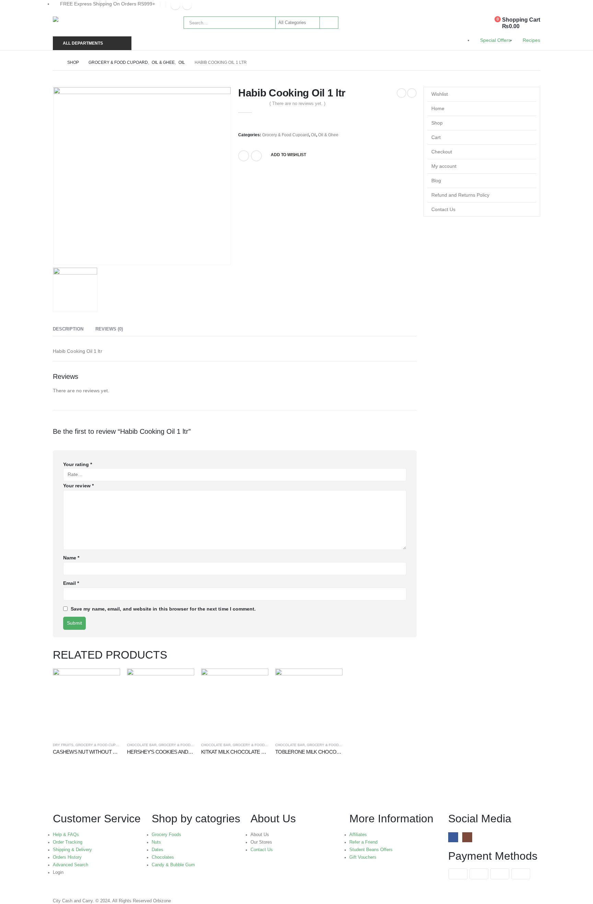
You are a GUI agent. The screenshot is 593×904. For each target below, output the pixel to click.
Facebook (243, 155)
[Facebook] (175, 5)
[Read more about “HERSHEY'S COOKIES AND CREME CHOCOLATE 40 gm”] (183, 680)
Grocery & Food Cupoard (285, 134)
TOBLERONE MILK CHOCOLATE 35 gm (318, 752)
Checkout (441, 151)
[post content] (86, 702)
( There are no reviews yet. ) (297, 103)
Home (437, 108)
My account (443, 166)
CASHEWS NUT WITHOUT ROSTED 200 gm (101, 752)
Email (256, 155)
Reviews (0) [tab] (109, 329)
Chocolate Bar (141, 745)
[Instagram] (187, 5)
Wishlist (439, 94)
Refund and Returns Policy (460, 195)
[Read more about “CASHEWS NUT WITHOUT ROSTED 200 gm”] (109, 680)
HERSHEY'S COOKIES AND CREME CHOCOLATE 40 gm (189, 752)
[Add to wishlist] (117, 744)
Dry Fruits (63, 745)
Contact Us (443, 209)
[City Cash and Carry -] (99, 24)
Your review (78, 485)
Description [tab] (68, 329)
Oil (313, 134)
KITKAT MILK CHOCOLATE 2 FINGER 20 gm (248, 752)
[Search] (328, 22)
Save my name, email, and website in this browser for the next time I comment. (163, 609)
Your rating (77, 464)
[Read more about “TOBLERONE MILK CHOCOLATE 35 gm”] (331, 680)
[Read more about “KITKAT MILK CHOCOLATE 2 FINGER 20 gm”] (257, 680)
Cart (436, 137)
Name (71, 557)
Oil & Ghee (328, 134)
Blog (436, 180)
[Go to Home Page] (55, 62)
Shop (437, 123)
